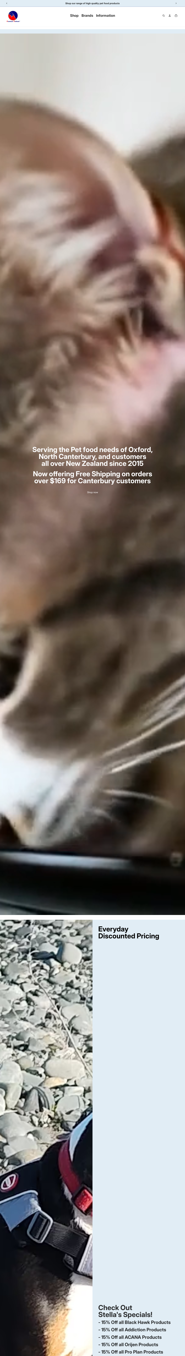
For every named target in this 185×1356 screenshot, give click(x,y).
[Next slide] (176, 3)
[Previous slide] (7, 3)
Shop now (92, 492)
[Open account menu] (169, 15)
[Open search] (163, 15)
